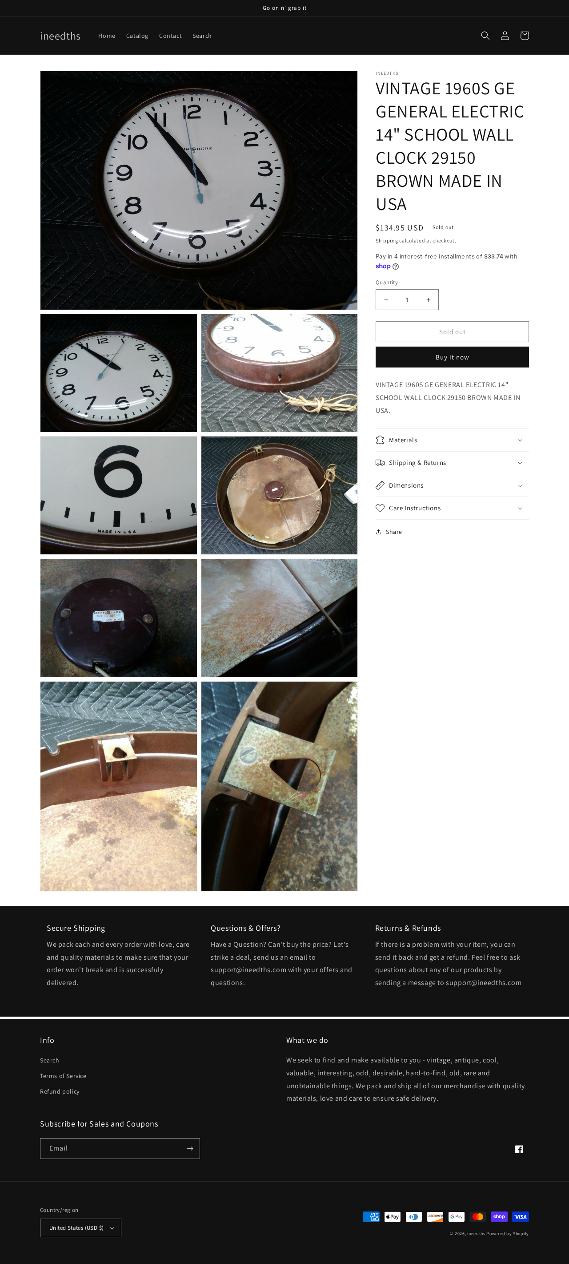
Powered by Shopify (507, 1233)
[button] (485, 35)
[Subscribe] (190, 1148)
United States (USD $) (76, 1228)
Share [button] (394, 532)
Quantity (387, 282)
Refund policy (60, 1091)
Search (50, 1060)
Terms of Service (63, 1076)
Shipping (387, 240)
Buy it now (452, 357)
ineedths (476, 1233)
